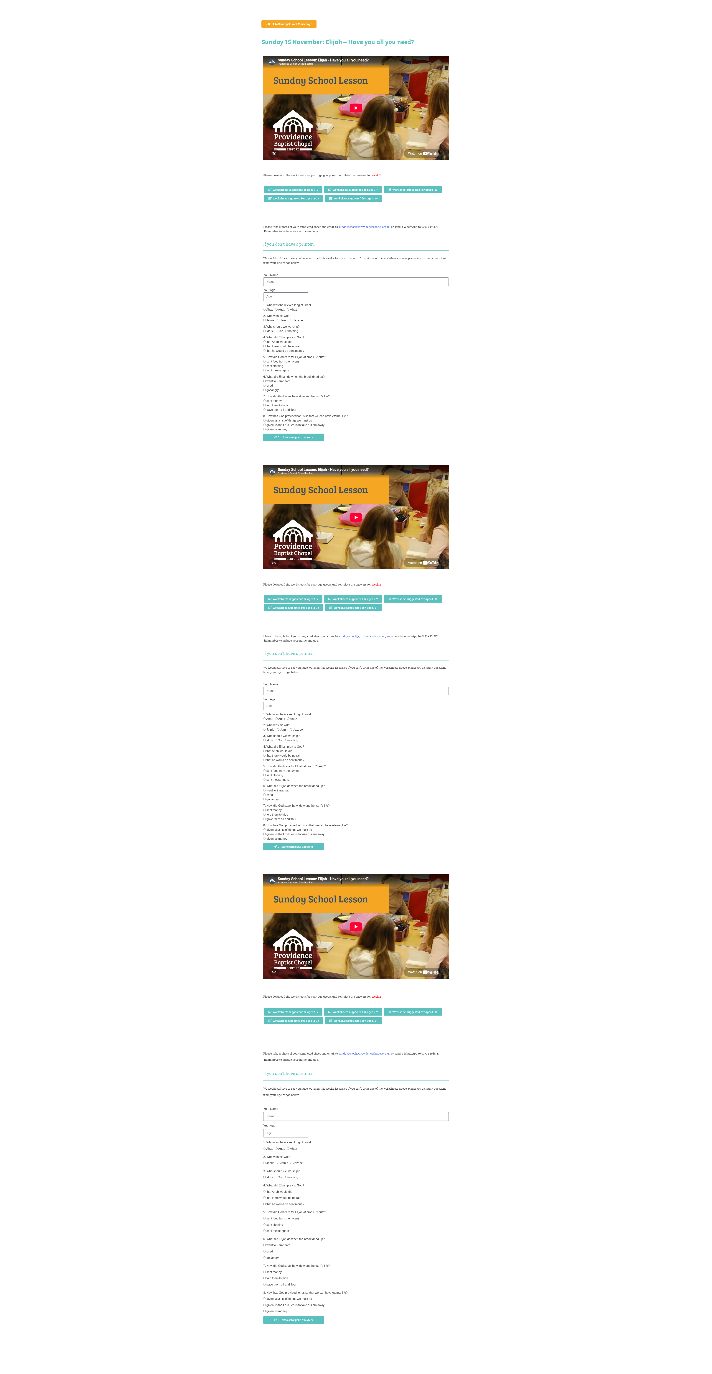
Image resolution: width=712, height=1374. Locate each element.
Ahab (269, 309)
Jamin (284, 320)
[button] (293, 189)
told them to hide (277, 405)
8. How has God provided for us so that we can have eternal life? (305, 416)
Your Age (269, 290)
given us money (276, 429)
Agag (281, 309)
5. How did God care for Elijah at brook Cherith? (294, 357)
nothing (293, 331)
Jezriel (270, 320)
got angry (272, 390)
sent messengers (277, 370)
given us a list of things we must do (289, 420)
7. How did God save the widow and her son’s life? (296, 396)
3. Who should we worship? (281, 326)
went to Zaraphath (278, 381)
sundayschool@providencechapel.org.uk (364, 226)
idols (269, 331)
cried (269, 385)
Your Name (270, 275)
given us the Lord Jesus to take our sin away (295, 425)
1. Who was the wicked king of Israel (287, 305)
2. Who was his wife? (277, 315)
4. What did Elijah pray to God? (283, 337)
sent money (274, 400)
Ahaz (293, 309)
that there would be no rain (283, 346)
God (280, 331)
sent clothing (274, 366)
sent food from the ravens (282, 361)
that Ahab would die (279, 341)
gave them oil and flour (281, 409)
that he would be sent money (285, 350)
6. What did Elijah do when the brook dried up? (294, 376)
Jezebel (298, 320)
